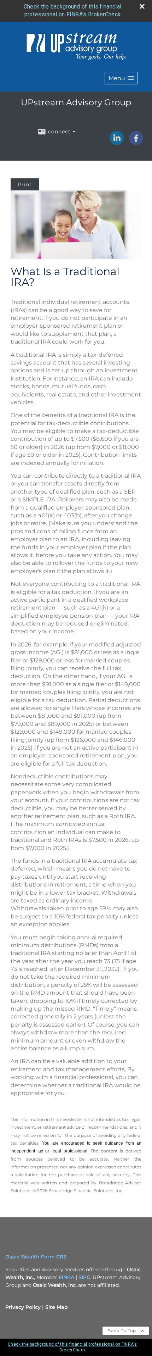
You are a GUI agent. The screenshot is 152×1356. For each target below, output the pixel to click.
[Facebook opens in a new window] (136, 142)
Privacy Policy (23, 1307)
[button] (121, 78)
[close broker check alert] (142, 6)
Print (25, 184)
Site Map (56, 1307)
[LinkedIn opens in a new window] (117, 142)
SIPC (84, 1277)
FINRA (67, 1277)
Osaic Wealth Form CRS (35, 1257)
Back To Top (122, 1330)
